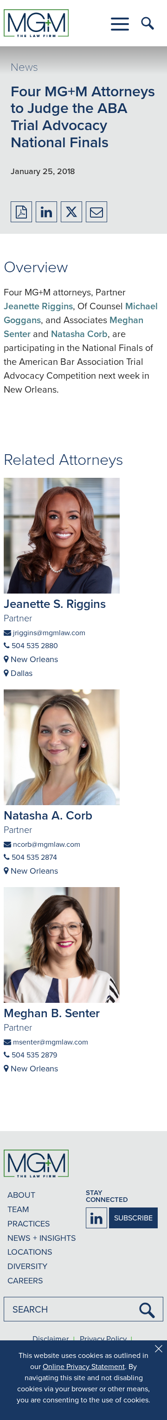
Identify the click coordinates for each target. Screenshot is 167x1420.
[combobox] (83, 1309)
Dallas (20, 673)
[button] (120, 24)
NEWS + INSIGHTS (41, 1238)
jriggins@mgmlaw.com (48, 632)
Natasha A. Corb (48, 815)
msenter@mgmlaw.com (49, 1042)
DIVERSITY (27, 1266)
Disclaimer (50, 1339)
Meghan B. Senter (52, 1013)
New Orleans (33, 659)
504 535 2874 (33, 857)
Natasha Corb (79, 333)
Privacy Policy (103, 1339)
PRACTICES (28, 1223)
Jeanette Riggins (38, 306)
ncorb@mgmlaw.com (45, 844)
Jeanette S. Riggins (55, 604)
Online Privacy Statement (84, 1366)
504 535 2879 (33, 1055)
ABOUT (21, 1195)
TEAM (18, 1209)
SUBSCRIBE (133, 1218)
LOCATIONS (29, 1251)
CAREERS (25, 1280)
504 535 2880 (34, 645)
